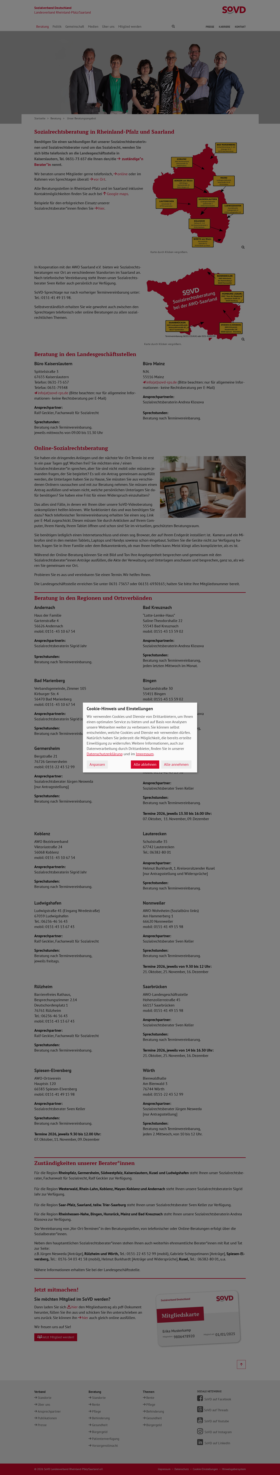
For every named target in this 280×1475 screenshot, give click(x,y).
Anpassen (97, 764)
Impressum (145, 753)
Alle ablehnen (145, 764)
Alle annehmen (176, 764)
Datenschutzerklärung (105, 753)
